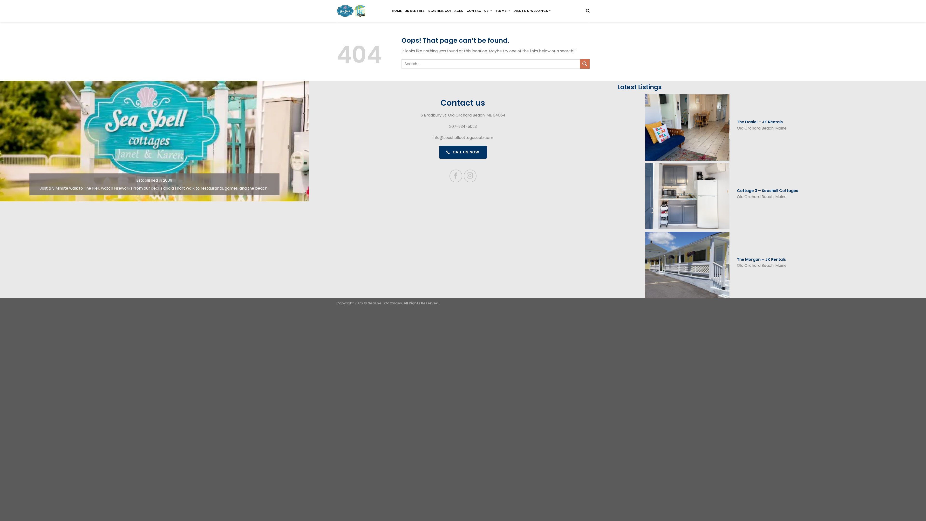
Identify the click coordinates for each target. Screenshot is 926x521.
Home (397, 11)
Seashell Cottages (445, 11)
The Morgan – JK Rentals (761, 259)
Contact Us (478, 11)
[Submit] (585, 64)
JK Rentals (415, 11)
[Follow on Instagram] (470, 176)
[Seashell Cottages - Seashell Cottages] (360, 11)
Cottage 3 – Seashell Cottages (767, 190)
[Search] (588, 10)
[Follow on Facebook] (455, 176)
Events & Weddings (530, 11)
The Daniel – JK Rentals (760, 122)
